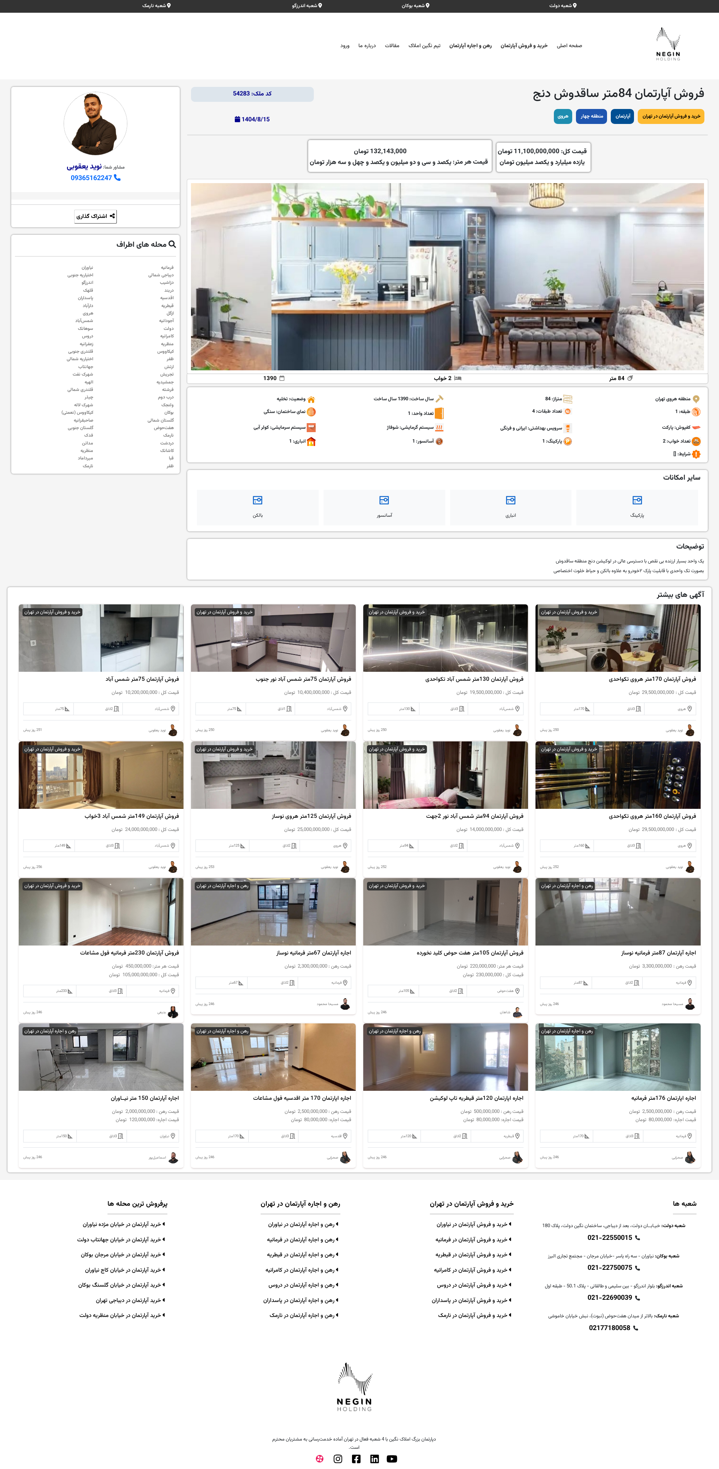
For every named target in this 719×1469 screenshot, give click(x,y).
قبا (171, 458)
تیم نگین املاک (424, 46)
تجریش (167, 374)
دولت (169, 328)
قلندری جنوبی (80, 351)
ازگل (170, 313)
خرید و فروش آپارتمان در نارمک (473, 1315)
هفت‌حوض (164, 428)
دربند (169, 290)
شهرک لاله (83, 405)
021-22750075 (610, 1268)
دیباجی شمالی (161, 275)
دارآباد (88, 306)
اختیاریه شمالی (80, 359)
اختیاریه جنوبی (80, 275)
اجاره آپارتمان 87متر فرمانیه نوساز (658, 953)
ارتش (169, 367)
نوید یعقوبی (84, 167)
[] (674, 454)
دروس (87, 336)
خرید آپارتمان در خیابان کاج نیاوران (124, 1270)
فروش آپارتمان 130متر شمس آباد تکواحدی (474, 679)
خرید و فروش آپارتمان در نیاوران (473, 1224)
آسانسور (384, 515)
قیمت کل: (542, 157)
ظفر (170, 359)
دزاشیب (167, 282)
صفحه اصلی (569, 46)
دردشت (167, 443)
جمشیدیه (165, 382)
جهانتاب (85, 367)
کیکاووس (165, 351)
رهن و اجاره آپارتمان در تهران (567, 886)
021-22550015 (610, 1238)
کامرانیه (167, 336)
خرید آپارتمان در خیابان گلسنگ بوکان (120, 1285)
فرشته (168, 389)
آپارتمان (622, 116)
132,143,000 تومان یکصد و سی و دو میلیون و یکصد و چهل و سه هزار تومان (380, 157)
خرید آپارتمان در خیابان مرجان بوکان (122, 1255)
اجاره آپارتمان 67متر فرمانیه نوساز (313, 953)
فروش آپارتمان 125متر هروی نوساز (311, 816)
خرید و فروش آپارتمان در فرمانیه (472, 1240)
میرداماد (85, 458)
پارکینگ (637, 515)
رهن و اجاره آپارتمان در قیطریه (301, 1255)
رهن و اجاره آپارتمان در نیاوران (302, 1224)
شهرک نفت (83, 374)
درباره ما (367, 46)
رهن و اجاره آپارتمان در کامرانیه (301, 1270)
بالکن (258, 515)
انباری (511, 515)
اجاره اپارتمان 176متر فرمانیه (663, 1098)
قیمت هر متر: (399, 157)
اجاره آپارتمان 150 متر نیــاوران (145, 1098)
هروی (563, 116)
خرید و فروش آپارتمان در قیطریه (472, 1255)
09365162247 (92, 178)
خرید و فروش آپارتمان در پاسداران (470, 1300)
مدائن (87, 443)
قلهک (88, 290)
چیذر (89, 397)
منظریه (167, 344)
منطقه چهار (591, 116)
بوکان (169, 412)
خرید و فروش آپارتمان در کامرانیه (471, 1270)
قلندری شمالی (80, 389)
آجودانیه (166, 321)
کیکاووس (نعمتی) (77, 412)
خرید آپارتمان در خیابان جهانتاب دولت (120, 1240)
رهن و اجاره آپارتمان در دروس (302, 1285)
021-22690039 (610, 1298)
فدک (88, 435)
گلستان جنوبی (80, 428)
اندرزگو (87, 282)
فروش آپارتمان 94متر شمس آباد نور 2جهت (475, 816)
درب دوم (166, 397)
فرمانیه (167, 267)
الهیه (89, 382)
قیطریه (167, 306)
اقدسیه (167, 298)
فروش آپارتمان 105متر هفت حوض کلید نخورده (470, 953)
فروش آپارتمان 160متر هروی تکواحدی (652, 816)
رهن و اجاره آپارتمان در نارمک (303, 1315)
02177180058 (609, 1328)
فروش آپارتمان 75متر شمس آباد (142, 679)
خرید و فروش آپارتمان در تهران (671, 116)
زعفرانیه (86, 344)
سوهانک (85, 328)
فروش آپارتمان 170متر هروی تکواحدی (652, 679)
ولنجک (167, 405)
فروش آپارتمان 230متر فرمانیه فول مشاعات (129, 953)
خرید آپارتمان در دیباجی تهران (129, 1300)
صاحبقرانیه (83, 420)
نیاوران (87, 267)
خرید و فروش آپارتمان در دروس (473, 1285)
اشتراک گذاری (92, 216)
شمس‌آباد (84, 321)
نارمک (168, 435)
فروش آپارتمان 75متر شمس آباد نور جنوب (303, 679)
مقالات (392, 46)
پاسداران (85, 298)
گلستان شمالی (161, 420)
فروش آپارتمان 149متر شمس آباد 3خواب (132, 816)
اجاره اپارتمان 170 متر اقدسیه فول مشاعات (302, 1098)
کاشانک (167, 450)
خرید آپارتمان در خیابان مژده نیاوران (123, 1224)
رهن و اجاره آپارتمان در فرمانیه (301, 1240)
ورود (344, 46)
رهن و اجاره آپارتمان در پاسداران (299, 1300)
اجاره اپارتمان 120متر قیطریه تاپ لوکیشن (477, 1098)
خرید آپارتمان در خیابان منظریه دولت (121, 1315)
